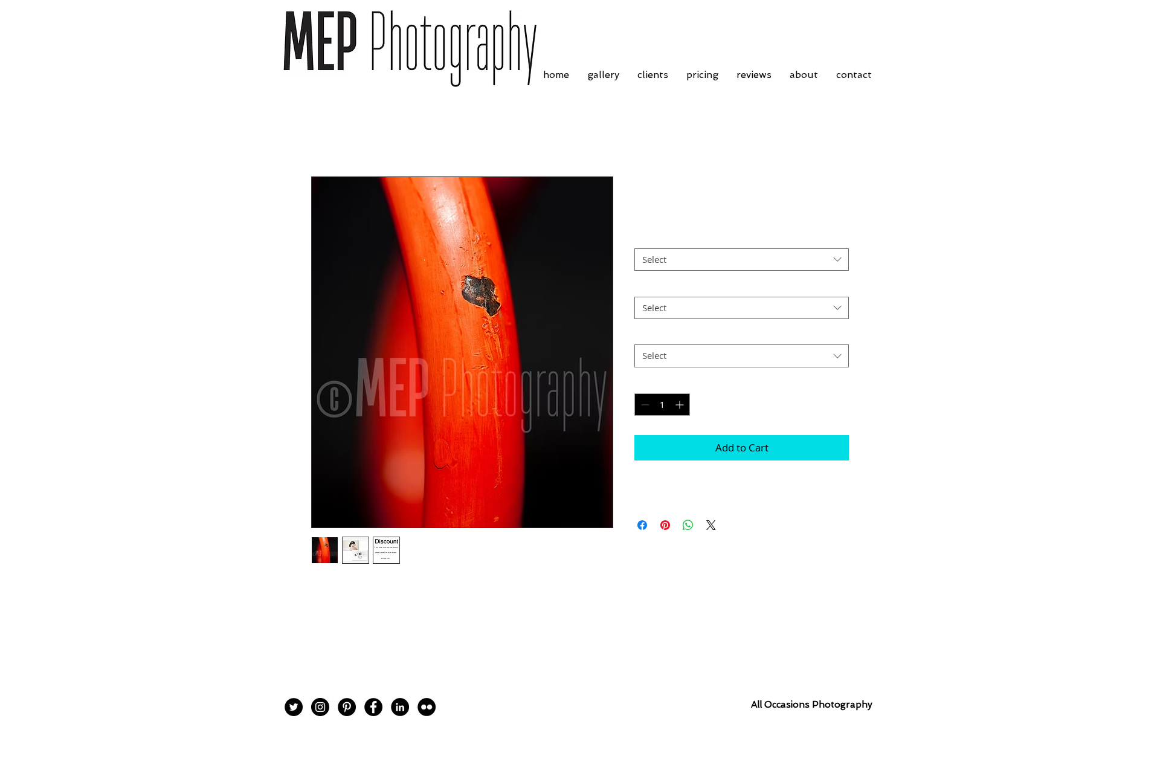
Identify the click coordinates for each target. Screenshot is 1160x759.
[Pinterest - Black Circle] (347, 707)
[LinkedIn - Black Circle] (400, 707)
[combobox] (741, 259)
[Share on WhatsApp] (688, 525)
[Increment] (680, 404)
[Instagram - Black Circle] (320, 707)
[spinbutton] (662, 404)
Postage (653, 334)
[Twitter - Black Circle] (294, 707)
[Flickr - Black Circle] (426, 707)
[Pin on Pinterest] (665, 525)
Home (325, 133)
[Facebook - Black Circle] (373, 707)
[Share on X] (711, 525)
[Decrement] (643, 404)
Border (651, 238)
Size (646, 285)
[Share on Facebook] (642, 525)
